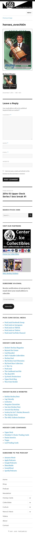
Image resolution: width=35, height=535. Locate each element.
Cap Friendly (9, 399)
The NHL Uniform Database (15, 417)
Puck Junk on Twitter (12, 330)
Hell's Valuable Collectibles (14, 356)
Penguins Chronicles (12, 404)
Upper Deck (9, 432)
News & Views (8, 512)
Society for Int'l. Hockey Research (17, 412)
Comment (7, 115)
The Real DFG (10, 374)
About (5, 521)
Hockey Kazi (9, 358)
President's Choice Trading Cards (17, 435)
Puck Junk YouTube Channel (15, 333)
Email (5, 152)
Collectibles (7, 502)
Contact (6, 525)
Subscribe (8, 306)
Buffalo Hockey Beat (12, 397)
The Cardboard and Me (13, 371)
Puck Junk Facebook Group (14, 322)
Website (6, 161)
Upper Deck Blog (11, 379)
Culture (5, 507)
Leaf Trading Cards (11, 443)
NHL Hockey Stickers (10, 273)
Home (5, 479)
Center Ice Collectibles (11, 254)
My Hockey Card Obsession (14, 361)
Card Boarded (9, 353)
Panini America (10, 438)
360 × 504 (18, 92)
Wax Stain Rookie (11, 382)
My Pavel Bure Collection (14, 363)
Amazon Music (10, 458)
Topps (7, 440)
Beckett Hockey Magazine (14, 348)
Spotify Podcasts (11, 471)
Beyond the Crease (11, 350)
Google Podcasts (11, 463)
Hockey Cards (8, 498)
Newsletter (7, 493)
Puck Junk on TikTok (12, 328)
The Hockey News (11, 415)
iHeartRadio (9, 465)
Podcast (6, 489)
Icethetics (8, 402)
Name (5, 143)
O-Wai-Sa (8, 366)
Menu (29, 12)
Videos (5, 516)
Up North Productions (13, 376)
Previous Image (7, 18)
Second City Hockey (12, 410)
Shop (5, 484)
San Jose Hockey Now (12, 407)
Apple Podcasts (10, 460)
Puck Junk (8, 369)
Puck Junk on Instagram (13, 325)
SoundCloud (9, 468)
